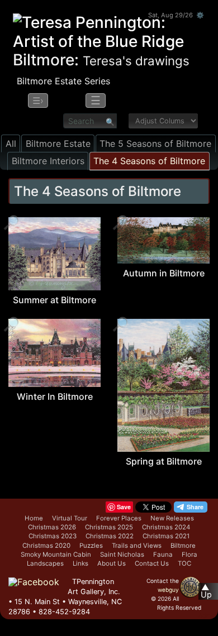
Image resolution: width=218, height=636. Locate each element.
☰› (38, 100)
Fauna (163, 554)
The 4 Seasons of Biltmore (149, 160)
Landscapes (45, 563)
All (11, 143)
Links (80, 563)
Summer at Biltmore (54, 299)
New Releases (172, 518)
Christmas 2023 (53, 536)
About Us (111, 563)
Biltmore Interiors (48, 160)
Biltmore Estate (58, 143)
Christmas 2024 (166, 527)
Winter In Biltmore (55, 396)
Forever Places (118, 518)
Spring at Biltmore (164, 461)
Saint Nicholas (122, 554)
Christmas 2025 (109, 527)
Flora (189, 554)
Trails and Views (137, 545)
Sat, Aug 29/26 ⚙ (176, 15)
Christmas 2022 (110, 536)
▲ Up (206, 591)
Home (34, 518)
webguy (168, 589)
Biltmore (183, 545)
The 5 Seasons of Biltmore (155, 143)
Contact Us (152, 563)
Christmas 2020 (46, 545)
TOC (184, 563)
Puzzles (91, 545)
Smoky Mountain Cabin (56, 554)
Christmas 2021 (166, 536)
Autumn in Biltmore (164, 273)
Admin (206, 615)
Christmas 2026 (52, 527)
